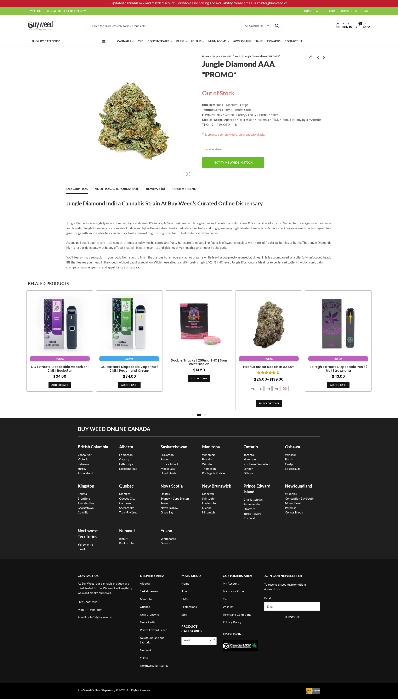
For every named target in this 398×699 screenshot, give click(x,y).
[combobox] (199, 641)
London (248, 468)
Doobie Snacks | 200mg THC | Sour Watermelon (199, 362)
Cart (226, 599)
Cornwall (250, 518)
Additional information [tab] (117, 189)
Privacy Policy (232, 622)
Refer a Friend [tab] (184, 189)
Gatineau (125, 503)
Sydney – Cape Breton (175, 498)
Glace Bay (167, 512)
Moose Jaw (168, 468)
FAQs (184, 599)
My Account (231, 583)
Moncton (208, 493)
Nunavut (145, 650)
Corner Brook (294, 512)
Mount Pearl (293, 503)
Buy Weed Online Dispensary (96, 690)
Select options (269, 403)
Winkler (207, 464)
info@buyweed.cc (101, 617)
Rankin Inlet (127, 543)
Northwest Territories (154, 665)
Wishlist (228, 606)
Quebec (126, 485)
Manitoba (211, 446)
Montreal (125, 493)
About (185, 591)
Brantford (84, 498)
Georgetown (86, 508)
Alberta (126, 446)
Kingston (86, 485)
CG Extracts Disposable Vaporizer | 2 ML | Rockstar (60, 369)
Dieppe (206, 508)
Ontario (251, 446)
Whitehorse (168, 538)
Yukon (144, 658)
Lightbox (188, 174)
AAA (238, 56)
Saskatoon (167, 454)
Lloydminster (169, 473)
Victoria (83, 459)
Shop (215, 56)
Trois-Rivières (128, 512)
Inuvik (82, 549)
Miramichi (209, 512)
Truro (164, 503)
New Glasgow (169, 508)
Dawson (166, 543)
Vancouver (85, 454)
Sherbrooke (126, 508)
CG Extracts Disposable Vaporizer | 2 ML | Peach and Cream (129, 369)
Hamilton (250, 459)
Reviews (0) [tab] (155, 189)
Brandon (207, 459)
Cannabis (226, 56)
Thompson (209, 468)
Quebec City (127, 498)
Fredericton (209, 503)
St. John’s (291, 493)
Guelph (289, 464)
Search (277, 25)
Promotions (189, 606)
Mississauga (292, 468)
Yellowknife (85, 544)
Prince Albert (169, 464)
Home (205, 56)
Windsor (290, 454)
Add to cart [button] (59, 384)
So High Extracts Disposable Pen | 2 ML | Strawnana (338, 369)
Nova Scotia (172, 485)
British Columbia (93, 446)
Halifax (165, 493)
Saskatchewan (174, 446)
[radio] (252, 388)
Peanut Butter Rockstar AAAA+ (268, 367)
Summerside (252, 504)
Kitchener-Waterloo (256, 464)
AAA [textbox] (197, 640)
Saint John (208, 498)
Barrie (289, 459)
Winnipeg (208, 454)
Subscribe (292, 617)
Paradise (290, 508)
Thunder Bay (86, 503)
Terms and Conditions (237, 614)
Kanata (82, 493)
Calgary (124, 459)
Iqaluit (123, 538)
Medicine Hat (128, 468)
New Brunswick (216, 485)
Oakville (83, 512)
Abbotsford (85, 473)
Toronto (249, 454)
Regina (165, 459)
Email (268, 598)
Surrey (82, 468)
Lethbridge (126, 464)
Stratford (249, 509)
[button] (193, 415)
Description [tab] (77, 189)
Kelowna (83, 464)
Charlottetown (253, 499)
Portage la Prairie (213, 473)
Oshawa (292, 446)
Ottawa (248, 473)
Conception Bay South (299, 498)
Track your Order (234, 591)
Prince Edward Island (153, 630)
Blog (184, 614)
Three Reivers (252, 513)
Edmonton (126, 454)
